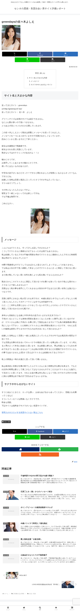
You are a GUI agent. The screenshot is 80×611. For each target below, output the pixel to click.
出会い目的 (7, 421)
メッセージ (35, 81)
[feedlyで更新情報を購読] (59, 449)
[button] (52, 59)
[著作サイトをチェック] (21, 449)
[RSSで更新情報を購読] (40, 454)
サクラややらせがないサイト (41, 84)
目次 (37, 73)
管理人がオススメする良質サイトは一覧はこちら (22, 412)
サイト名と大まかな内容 (38, 78)
